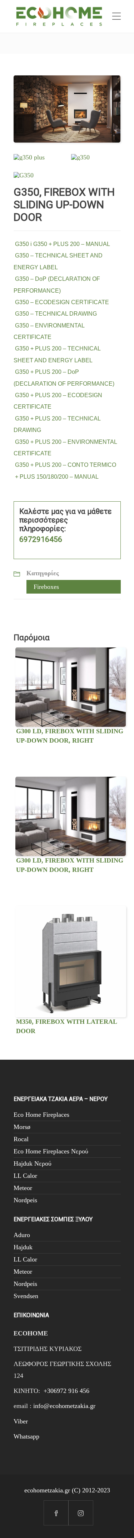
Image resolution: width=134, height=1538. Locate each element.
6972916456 (40, 539)
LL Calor (25, 1175)
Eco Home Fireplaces (41, 1114)
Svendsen (26, 1296)
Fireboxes (46, 586)
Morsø (22, 1127)
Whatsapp (26, 1436)
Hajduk (23, 1247)
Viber (21, 1421)
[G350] (24, 174)
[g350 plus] (29, 156)
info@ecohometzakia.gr (64, 1405)
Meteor (23, 1188)
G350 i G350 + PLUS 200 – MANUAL (62, 244)
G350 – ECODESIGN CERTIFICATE (61, 302)
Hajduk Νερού (32, 1163)
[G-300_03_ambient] (67, 108)
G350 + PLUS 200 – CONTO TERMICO (65, 465)
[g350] (80, 156)
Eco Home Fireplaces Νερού (51, 1151)
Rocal (21, 1139)
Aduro (22, 1235)
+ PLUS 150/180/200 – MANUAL (56, 477)
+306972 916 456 (66, 1390)
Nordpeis (25, 1200)
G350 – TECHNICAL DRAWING (55, 314)
